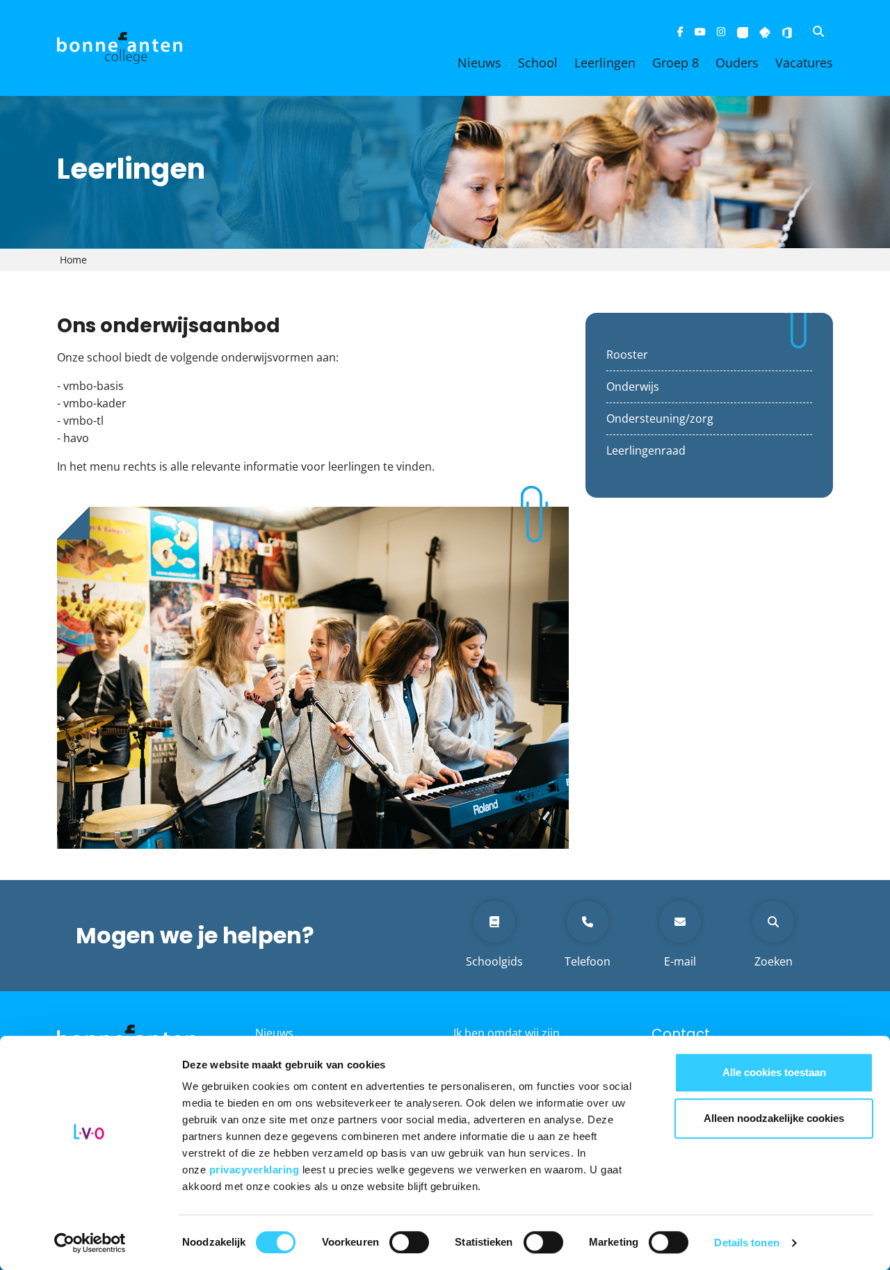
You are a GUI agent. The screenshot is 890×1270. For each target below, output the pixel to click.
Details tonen (746, 1242)
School (538, 62)
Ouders (737, 62)
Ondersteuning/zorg (659, 418)
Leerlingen (605, 62)
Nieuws (479, 62)
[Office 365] (787, 31)
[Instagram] (721, 31)
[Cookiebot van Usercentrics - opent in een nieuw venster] (90, 1242)
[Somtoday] (764, 31)
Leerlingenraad (646, 450)
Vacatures (804, 62)
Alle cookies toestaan (774, 1072)
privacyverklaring (255, 1169)
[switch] (409, 1242)
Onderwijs (632, 386)
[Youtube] (700, 31)
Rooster (627, 354)
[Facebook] (680, 31)
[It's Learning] (742, 31)
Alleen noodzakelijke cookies (774, 1118)
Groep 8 (675, 62)
